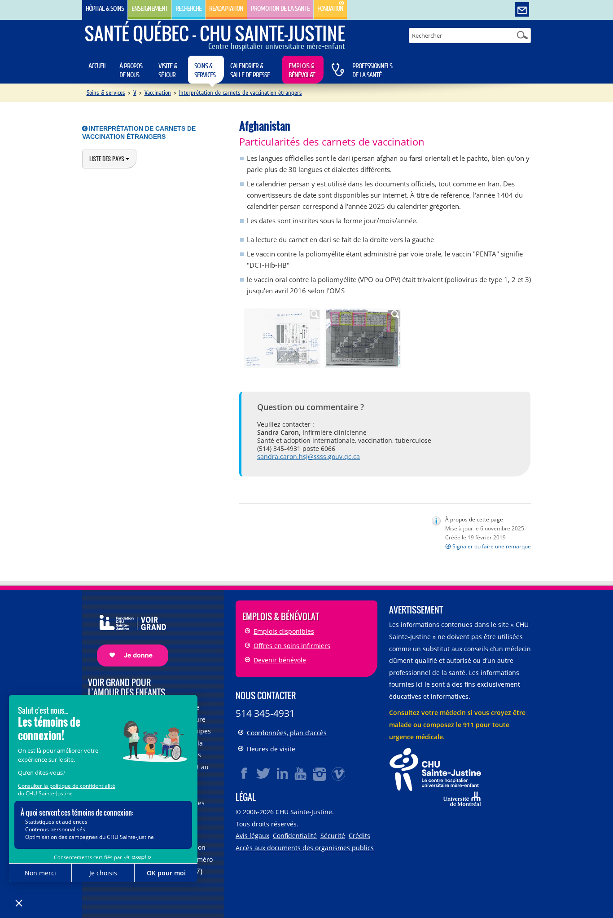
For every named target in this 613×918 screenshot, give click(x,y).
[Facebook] (245, 773)
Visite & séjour (167, 70)
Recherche (188, 8)
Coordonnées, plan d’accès (287, 732)
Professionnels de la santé (372, 70)
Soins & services (204, 70)
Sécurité (332, 835)
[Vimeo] (339, 773)
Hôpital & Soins (105, 8)
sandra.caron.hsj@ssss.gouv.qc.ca (308, 456)
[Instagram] (320, 773)
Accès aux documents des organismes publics (305, 847)
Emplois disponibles (284, 631)
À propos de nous (130, 70)
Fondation (330, 8)
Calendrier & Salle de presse (250, 70)
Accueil (97, 66)
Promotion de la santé (280, 8)
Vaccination (157, 93)
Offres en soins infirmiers (292, 645)
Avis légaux (252, 835)
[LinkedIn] (282, 773)
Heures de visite (271, 749)
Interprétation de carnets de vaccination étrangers (240, 93)
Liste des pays (107, 158)
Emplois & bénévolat (302, 70)
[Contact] (522, 10)
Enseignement (149, 8)
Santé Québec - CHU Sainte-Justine (214, 33)
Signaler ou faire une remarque (491, 546)
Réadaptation (226, 8)
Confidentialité (295, 835)
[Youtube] (301, 773)
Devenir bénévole (280, 660)
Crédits (359, 835)
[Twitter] (263, 773)
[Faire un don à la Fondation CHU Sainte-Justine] (128, 633)
